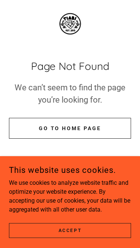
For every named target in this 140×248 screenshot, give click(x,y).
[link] (70, 24)
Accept (70, 230)
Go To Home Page (70, 128)
